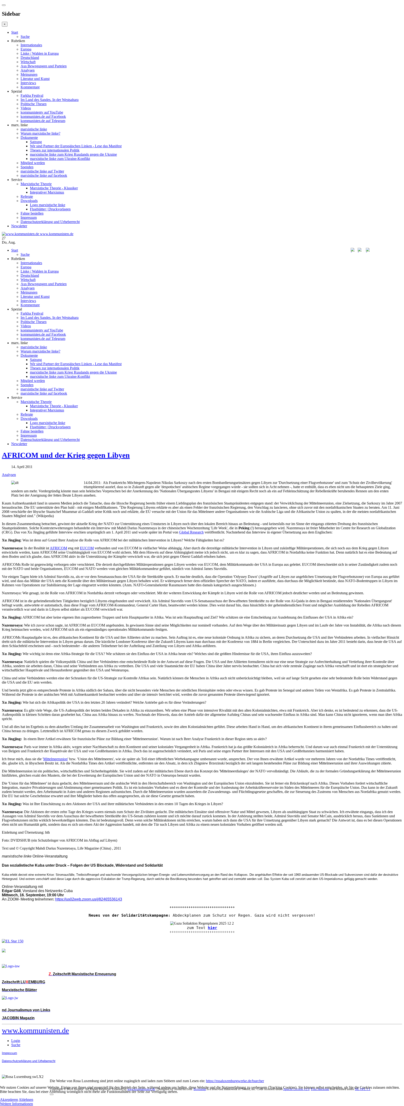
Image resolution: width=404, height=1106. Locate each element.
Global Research (191, 532)
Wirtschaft (28, 62)
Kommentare (30, 87)
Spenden (27, 167)
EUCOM (87, 548)
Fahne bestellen (32, 213)
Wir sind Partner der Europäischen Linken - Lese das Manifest (76, 146)
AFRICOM (58, 548)
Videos (26, 108)
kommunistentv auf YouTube (42, 112)
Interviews (28, 83)
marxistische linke (34, 129)
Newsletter (19, 226)
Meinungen (29, 74)
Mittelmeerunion (55, 759)
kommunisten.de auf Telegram (43, 121)
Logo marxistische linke (47, 205)
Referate (27, 196)
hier (212, 928)
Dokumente (29, 138)
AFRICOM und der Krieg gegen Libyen (66, 455)
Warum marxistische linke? (40, 133)
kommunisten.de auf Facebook (43, 117)
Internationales (31, 45)
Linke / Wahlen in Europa (40, 53)
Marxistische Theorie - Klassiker (54, 188)
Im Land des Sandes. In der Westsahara (50, 100)
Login (15, 1041)
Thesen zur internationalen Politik (54, 150)
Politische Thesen (34, 104)
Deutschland (30, 58)
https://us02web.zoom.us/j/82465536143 (88, 899)
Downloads (29, 201)
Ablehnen (26, 1100)
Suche (25, 37)
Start (14, 32)
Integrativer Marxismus (47, 192)
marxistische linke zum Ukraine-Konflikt (60, 159)
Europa (26, 49)
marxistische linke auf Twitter (42, 171)
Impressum (29, 218)
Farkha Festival (32, 95)
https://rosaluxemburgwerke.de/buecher (235, 1081)
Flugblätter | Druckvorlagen (50, 209)
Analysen (28, 70)
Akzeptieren (9, 1100)
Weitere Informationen (16, 1104)
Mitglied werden (33, 163)
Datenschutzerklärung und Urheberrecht (50, 222)
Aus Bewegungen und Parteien (44, 66)
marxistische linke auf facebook (44, 175)
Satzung (36, 142)
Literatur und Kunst (35, 79)
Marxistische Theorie (36, 184)
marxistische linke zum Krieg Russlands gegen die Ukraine (73, 154)
